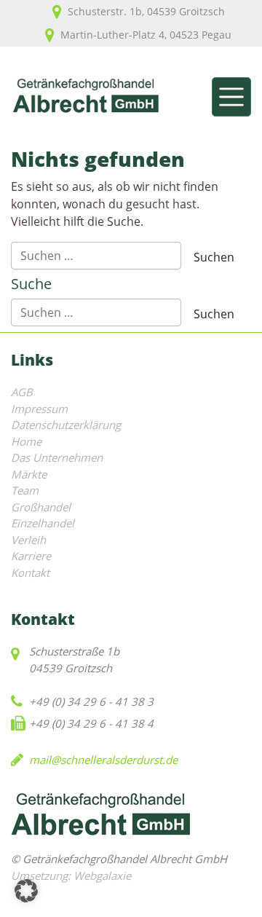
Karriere (31, 555)
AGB (22, 392)
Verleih (28, 539)
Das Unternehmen (57, 457)
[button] (26, 891)
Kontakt (30, 572)
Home (26, 441)
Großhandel (41, 507)
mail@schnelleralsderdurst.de (103, 759)
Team (25, 490)
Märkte (29, 474)
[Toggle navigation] (231, 97)
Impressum (39, 408)
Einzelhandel (42, 523)
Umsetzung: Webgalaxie (71, 875)
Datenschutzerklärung (66, 424)
